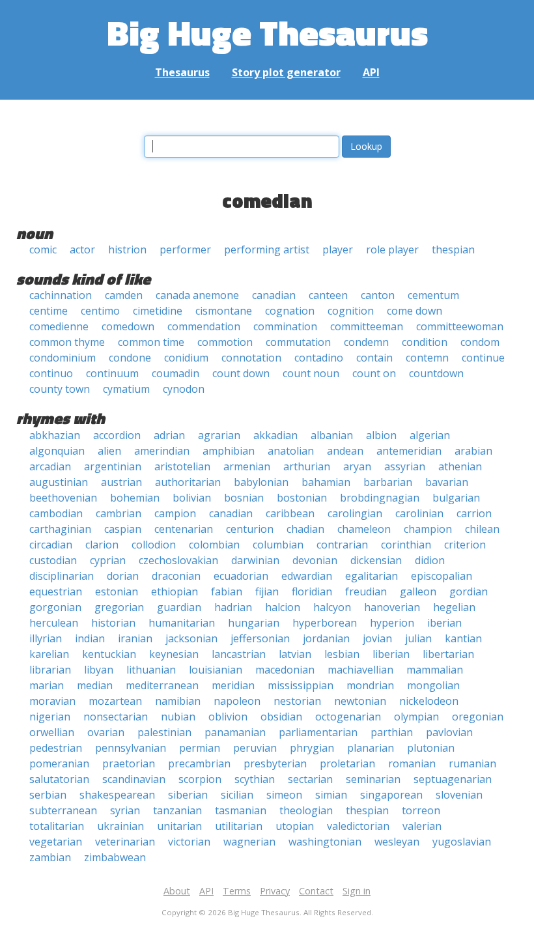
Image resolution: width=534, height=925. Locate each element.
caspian (122, 529)
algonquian (57, 451)
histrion (127, 249)
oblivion (227, 716)
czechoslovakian (178, 560)
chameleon (364, 529)
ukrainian (120, 826)
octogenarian (348, 716)
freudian (366, 591)
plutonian (431, 748)
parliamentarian (318, 732)
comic (43, 249)
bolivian (192, 498)
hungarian (253, 623)
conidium (186, 357)
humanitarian (181, 623)
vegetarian (55, 841)
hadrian (233, 607)
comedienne (59, 326)
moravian (52, 701)
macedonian (285, 669)
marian (46, 685)
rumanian (472, 763)
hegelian (454, 607)
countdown (436, 373)
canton (378, 295)
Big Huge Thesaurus (267, 32)
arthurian (306, 466)
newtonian (360, 701)
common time (151, 342)
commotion (225, 342)
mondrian (370, 685)
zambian (50, 857)
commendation (203, 326)
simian (331, 795)
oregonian (477, 716)
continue (483, 357)
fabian (226, 591)
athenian (460, 466)
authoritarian (188, 482)
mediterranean (162, 685)
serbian (47, 795)
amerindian (162, 451)
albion (381, 435)
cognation (290, 311)
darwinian (255, 560)
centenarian (183, 529)
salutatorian (59, 779)
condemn (366, 342)
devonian (314, 560)
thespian (453, 249)
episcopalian (441, 576)
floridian (312, 591)
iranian (135, 638)
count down (241, 373)
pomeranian (59, 763)
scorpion (199, 779)
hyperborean (324, 623)
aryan (357, 466)
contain (374, 357)
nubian (178, 716)
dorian (123, 576)
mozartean (115, 701)
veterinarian (125, 841)
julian (418, 638)
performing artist (266, 249)
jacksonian (191, 638)
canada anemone (197, 295)
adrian (169, 435)
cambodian (56, 513)
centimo (100, 311)
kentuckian (109, 654)
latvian (295, 654)
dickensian (376, 560)
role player (392, 249)
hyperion (392, 623)
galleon (418, 591)
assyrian (404, 466)
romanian (412, 763)
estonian (116, 591)
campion (175, 513)
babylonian (261, 482)
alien (109, 451)
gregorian (119, 607)
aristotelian (182, 466)
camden (124, 295)
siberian (188, 795)
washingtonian (324, 841)
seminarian (373, 779)
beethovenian (63, 498)
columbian (278, 544)
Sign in (357, 891)
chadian (305, 529)
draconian (176, 576)
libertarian (448, 654)
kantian (463, 638)
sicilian (237, 795)
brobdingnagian (379, 498)
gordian (468, 591)
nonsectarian (115, 716)
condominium (62, 357)
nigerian (49, 716)
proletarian (347, 763)
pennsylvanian (130, 748)
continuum (112, 373)
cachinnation (60, 295)
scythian (254, 779)
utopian (294, 826)
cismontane (223, 311)
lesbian (341, 654)
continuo (51, 373)
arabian (473, 451)
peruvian (255, 748)
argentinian (112, 466)
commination (285, 326)
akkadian (275, 435)
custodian (53, 560)
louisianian (215, 669)
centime (48, 311)
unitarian (179, 826)
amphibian (229, 451)
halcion (282, 607)
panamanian (235, 732)
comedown (128, 326)
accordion (117, 435)
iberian (444, 623)
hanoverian (392, 607)
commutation (298, 342)
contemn (427, 357)
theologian (306, 810)
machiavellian (360, 669)
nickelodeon (428, 701)
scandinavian (133, 779)
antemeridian (409, 451)
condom (479, 342)
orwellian (51, 732)
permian (199, 748)
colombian (214, 544)
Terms (237, 891)
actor (82, 249)
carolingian (355, 513)
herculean (53, 623)
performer (185, 249)
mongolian (433, 685)
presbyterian (275, 763)
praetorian (128, 763)
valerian (422, 826)
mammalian (434, 669)
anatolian (291, 451)
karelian (49, 654)
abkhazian (54, 435)
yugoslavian (461, 841)
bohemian (135, 498)
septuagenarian (453, 779)
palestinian (164, 732)
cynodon (183, 389)
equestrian (55, 591)
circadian (50, 544)
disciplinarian (61, 576)
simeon (284, 795)
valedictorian (358, 826)
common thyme (67, 342)
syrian (125, 810)
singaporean (391, 795)
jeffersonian (260, 638)
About (176, 891)
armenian (246, 466)
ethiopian (174, 591)
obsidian (281, 716)
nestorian (297, 701)
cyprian (108, 560)
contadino (318, 357)
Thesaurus (182, 72)
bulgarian (456, 498)
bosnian (244, 498)
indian (90, 638)
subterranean (63, 810)
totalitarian (56, 826)
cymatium (126, 389)
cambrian (118, 513)
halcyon (332, 607)
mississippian (300, 685)
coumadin (175, 373)
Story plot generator (286, 72)
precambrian (199, 763)
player (337, 249)
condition (424, 342)
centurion (250, 529)
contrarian (342, 544)
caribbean (290, 513)
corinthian (406, 544)
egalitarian (371, 576)
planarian (370, 748)
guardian (179, 607)
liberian (391, 654)
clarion (102, 544)
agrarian (219, 435)
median (95, 685)
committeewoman (459, 326)
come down (414, 311)
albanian (332, 435)
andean (345, 451)
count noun (311, 373)
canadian (274, 295)
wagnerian (249, 841)
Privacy (275, 891)
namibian (178, 701)
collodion (154, 544)
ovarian (105, 732)
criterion (465, 544)
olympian (416, 716)
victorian (189, 841)
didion (430, 560)
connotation (251, 357)
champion (428, 529)
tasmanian (240, 810)
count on (374, 373)
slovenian (459, 795)
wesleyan (396, 841)
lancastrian (239, 654)
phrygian (312, 748)
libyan (98, 669)
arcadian (50, 466)
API (371, 72)
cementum (433, 295)
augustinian (58, 482)
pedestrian (55, 748)
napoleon (237, 701)
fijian (267, 591)
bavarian (446, 482)
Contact (316, 891)
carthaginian (60, 529)
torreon (421, 810)
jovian (377, 638)
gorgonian (55, 607)
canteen (328, 295)
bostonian (302, 498)
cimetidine (157, 311)
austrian (121, 482)
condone (130, 357)
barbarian (387, 482)
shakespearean (117, 795)
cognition (351, 311)
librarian (50, 669)
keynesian (174, 654)
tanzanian (177, 810)
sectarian (310, 779)
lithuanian (151, 669)
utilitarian (238, 826)
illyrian (45, 638)
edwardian (306, 576)
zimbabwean (115, 857)
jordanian (326, 638)
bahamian (326, 482)
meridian (233, 685)
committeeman (366, 326)
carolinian (419, 513)
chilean (482, 529)
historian (113, 623)
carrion (474, 513)
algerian (430, 435)
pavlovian (449, 732)
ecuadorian (241, 576)
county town (59, 389)
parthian (392, 732)
